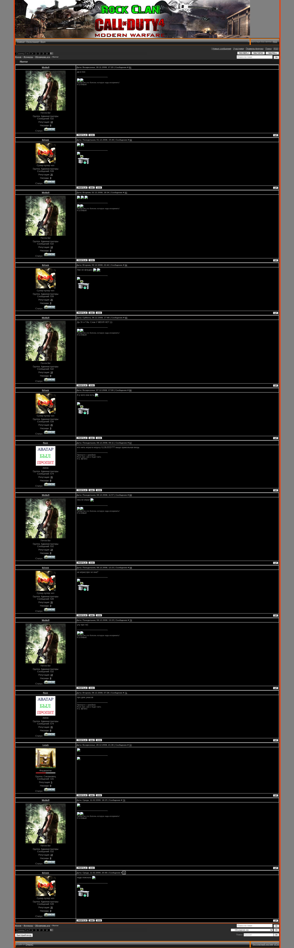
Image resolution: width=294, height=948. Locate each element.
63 (126, 192)
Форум (18, 57)
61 (130, 67)
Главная (21, 42)
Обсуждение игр (42, 57)
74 (124, 873)
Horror (55, 57)
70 (131, 620)
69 (131, 567)
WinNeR (45, 67)
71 (126, 693)
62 (131, 140)
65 (126, 318)
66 (130, 390)
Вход (43, 42)
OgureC (29, 944)
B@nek (45, 140)
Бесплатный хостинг (263, 944)
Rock (45, 443)
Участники (238, 48)
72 (130, 745)
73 (124, 800)
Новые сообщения (221, 48)
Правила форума (254, 48)
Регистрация (32, 42)
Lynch (46, 745)
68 (130, 495)
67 (130, 443)
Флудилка (28, 57)
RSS (275, 42)
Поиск (268, 48)
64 (126, 265)
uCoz (276, 944)
